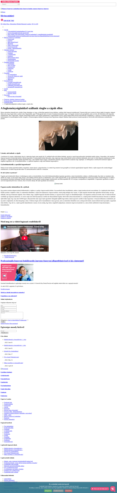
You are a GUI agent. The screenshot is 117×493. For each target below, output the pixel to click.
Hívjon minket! (7, 16)
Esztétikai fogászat (9, 62)
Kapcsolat (7, 95)
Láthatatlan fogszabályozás (15, 85)
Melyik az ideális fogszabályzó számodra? (13, 292)
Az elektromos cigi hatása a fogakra (13, 469)
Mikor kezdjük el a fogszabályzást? (13, 363)
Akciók (6, 30)
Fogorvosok (11, 39)
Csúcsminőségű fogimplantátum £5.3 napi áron (20, 31)
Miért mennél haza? (13, 42)
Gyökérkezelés (12, 54)
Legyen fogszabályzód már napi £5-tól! (18, 33)
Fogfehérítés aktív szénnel (11, 472)
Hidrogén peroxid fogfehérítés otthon (14, 466)
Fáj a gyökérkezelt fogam (11, 467)
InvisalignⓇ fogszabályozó (15, 87)
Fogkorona (10, 68)
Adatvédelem (7, 479)
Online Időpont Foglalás (10, 1)
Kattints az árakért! (6, 218)
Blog (5, 90)
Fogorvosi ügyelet (12, 47)
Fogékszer (10, 71)
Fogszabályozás (8, 80)
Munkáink (10, 43)
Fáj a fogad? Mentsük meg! (11, 357)
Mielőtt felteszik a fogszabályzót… (13, 448)
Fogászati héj (11, 67)
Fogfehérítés (11, 64)
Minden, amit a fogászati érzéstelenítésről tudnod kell (18, 461)
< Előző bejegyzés (9, 257)
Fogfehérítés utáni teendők (11, 464)
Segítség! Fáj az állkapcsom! (12, 470)
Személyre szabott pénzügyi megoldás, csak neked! (18, 413)
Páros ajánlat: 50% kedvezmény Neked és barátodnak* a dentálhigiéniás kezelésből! (30, 34)
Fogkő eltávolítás (12, 51)
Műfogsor (10, 79)
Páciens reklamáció (9, 419)
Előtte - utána (7, 415)
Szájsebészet (11, 77)
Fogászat (10, 40)
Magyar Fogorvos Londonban (12, 37)
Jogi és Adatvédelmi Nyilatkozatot (17, 320)
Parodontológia (12, 59)
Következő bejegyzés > (10, 255)
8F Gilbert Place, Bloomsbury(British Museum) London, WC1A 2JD (19, 24)
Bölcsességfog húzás (13, 57)
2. (7, 211)
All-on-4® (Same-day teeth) (15, 76)
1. (5, 211)
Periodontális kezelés (13, 60)
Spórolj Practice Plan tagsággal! (9, 323)
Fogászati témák (12, 92)
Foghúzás (10, 56)
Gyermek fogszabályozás (14, 82)
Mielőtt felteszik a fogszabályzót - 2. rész (15, 339)
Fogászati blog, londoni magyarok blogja (15, 101)
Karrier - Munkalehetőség (14, 48)
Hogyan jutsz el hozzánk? (14, 96)
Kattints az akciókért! (6, 216)
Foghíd (9, 70)
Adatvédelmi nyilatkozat (10, 482)
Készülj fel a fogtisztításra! (11, 351)
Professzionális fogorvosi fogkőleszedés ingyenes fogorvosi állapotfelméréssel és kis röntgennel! (33, 36)
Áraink (6, 88)
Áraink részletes (8, 404)
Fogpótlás (6, 73)
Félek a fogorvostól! (13, 45)
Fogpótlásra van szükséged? (9, 296)
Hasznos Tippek (12, 93)
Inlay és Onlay (11, 65)
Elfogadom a (13, 320)
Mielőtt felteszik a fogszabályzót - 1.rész (15, 345)
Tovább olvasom (5, 289)
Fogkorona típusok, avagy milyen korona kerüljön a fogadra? (20, 463)
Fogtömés (10, 53)
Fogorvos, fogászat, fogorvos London (14, 99)
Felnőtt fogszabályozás (14, 84)
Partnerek (6, 418)
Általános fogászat (9, 50)
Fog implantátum (12, 74)
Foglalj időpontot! (5, 215)
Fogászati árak (8, 402)
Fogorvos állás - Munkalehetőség (13, 411)
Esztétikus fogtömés (6, 372)
